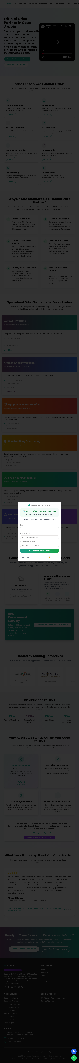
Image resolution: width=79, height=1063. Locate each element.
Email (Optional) (25, 533)
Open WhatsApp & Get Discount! (39, 550)
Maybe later (26, 557)
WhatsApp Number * (29, 541)
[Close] (58, 504)
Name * (22, 525)
